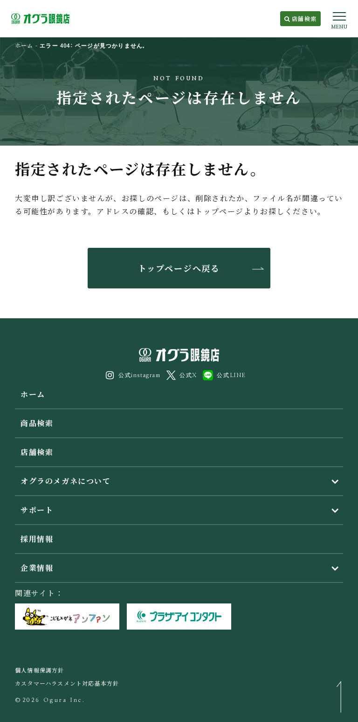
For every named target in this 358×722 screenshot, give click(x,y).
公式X (188, 375)
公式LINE (231, 375)
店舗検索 (304, 18)
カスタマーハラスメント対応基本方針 (67, 683)
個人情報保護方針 (39, 670)
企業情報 (37, 567)
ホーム (24, 45)
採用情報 (37, 538)
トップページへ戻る (179, 268)
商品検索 (37, 423)
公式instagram (139, 375)
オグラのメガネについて (66, 481)
